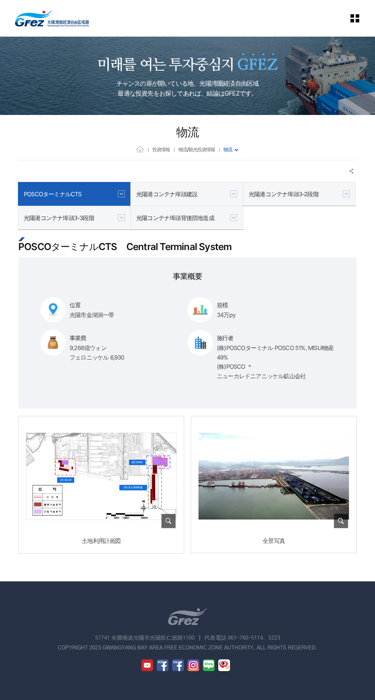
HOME (140, 148)
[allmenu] (360, 18)
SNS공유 (352, 171)
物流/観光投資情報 (196, 149)
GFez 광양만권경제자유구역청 (52, 18)
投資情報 (161, 149)
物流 (227, 149)
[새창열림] (147, 665)
